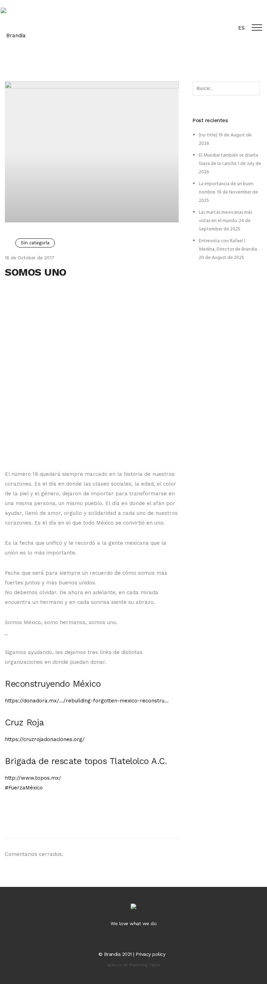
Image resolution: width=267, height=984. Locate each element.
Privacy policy (150, 954)
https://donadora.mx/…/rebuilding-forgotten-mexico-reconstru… (87, 701)
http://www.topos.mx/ (33, 778)
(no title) (208, 135)
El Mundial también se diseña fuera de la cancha (228, 159)
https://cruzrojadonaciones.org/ (45, 739)
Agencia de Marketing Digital (134, 964)
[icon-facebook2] (128, 939)
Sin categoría (35, 242)
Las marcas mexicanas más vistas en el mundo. (225, 216)
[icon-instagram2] (140, 939)
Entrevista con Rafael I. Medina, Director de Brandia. (228, 245)
